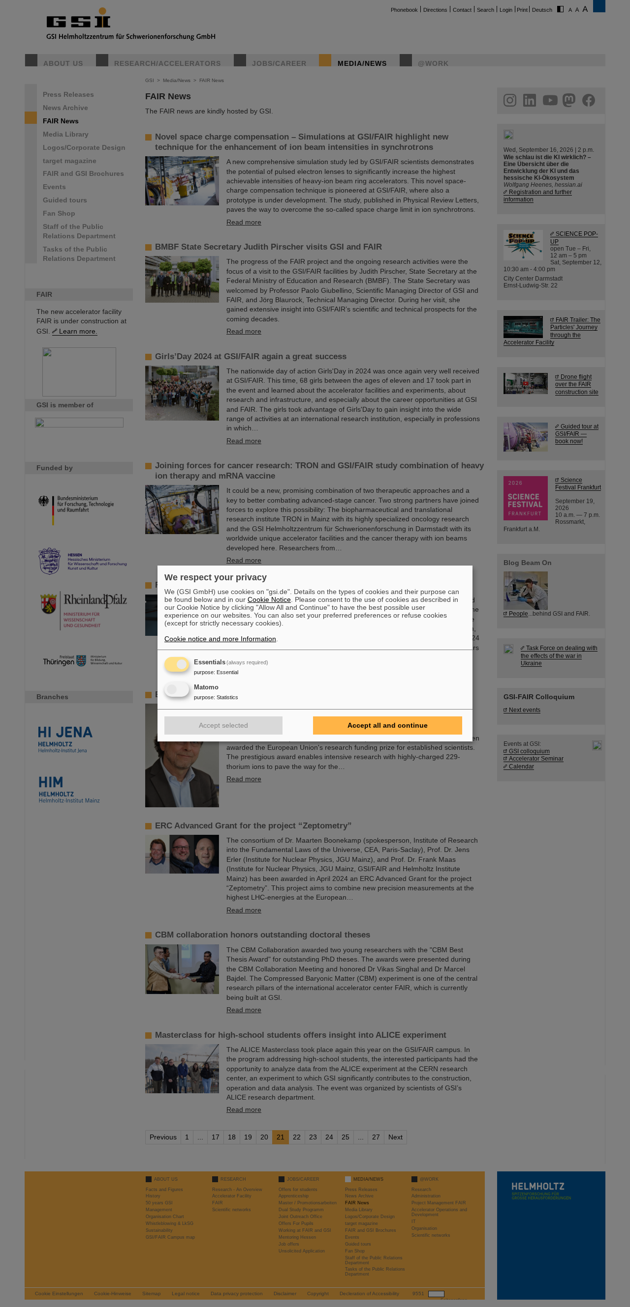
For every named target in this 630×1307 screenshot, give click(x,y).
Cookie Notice (269, 599)
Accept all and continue (387, 725)
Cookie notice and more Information (220, 639)
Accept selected (223, 725)
